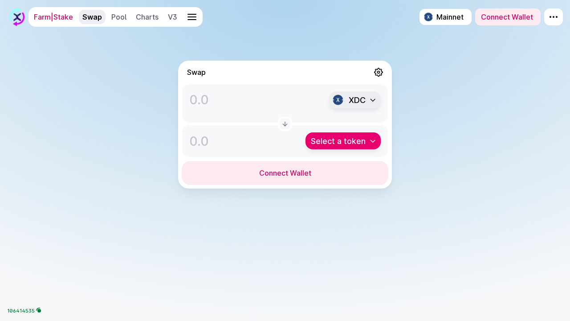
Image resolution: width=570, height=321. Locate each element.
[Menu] (553, 16)
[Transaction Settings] (378, 72)
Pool (118, 16)
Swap (92, 16)
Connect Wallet (285, 173)
